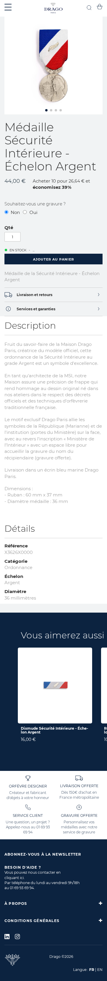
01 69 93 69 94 (22, 888)
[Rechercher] (89, 8)
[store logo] (53, 8)
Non (15, 212)
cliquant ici (14, 877)
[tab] (53, 295)
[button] (46, 110)
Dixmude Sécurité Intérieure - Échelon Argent (54, 730)
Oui (33, 212)
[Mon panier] (100, 7)
